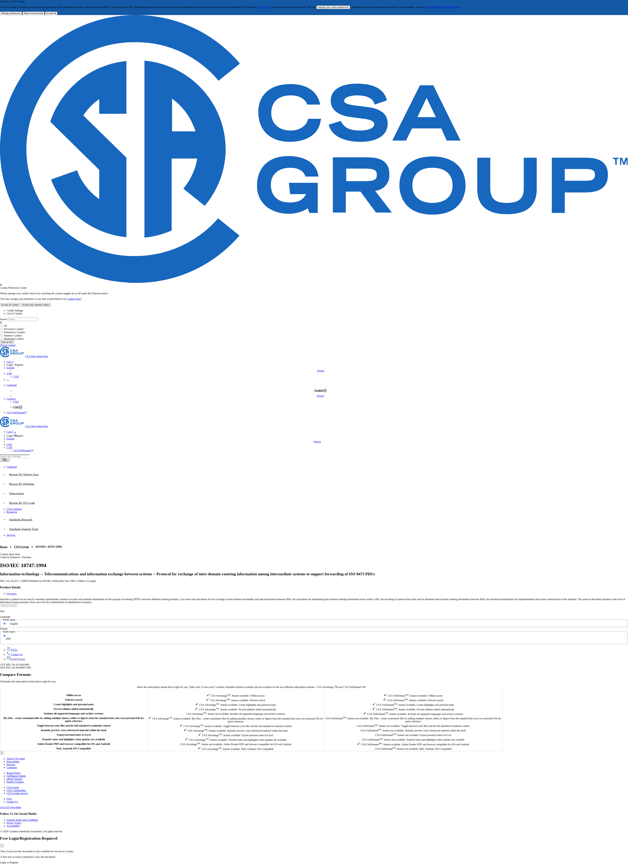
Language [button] (12, 385)
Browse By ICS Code (22, 503)
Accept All (263, 7)
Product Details (10, 587)
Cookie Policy (74, 299)
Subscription (13, 761)
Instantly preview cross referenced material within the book (73, 730)
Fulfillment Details (16, 776)
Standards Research (20, 519)
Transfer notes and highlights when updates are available (73, 739)
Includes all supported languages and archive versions (73, 713)
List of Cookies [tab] (14, 313)
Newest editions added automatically (73, 709)
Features (73, 690)
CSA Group (21, 546)
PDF (8, 638)
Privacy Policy (14, 822)
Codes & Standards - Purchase (15, 557)
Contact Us (12, 801)
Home (4, 546)
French (320, 370)
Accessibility (13, 825)
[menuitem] (317, 503)
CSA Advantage (235, 691)
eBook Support (14, 779)
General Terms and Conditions (22, 820)
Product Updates (15, 781)
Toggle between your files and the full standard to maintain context (74, 725)
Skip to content (8, 345)
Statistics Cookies (13, 335)
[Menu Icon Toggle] (8, 380)
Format (3, 628)
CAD (16, 376)
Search (3, 319)
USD (9, 373)
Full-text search (73, 699)
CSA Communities (16, 790)
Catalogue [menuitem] (12, 466)
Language (5, 616)
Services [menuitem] (11, 535)
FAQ (9, 798)
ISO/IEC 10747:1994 (48, 546)
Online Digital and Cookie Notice (441, 7)
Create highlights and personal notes (73, 704)
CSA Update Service (17, 793)
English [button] (10, 367)
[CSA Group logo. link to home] (314, 282)
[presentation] (1, 285)
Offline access (73, 695)
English (318, 390)
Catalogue (12, 767)
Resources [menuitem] (12, 512)
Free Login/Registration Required (28, 838)
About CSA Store (16, 758)
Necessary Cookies (14, 329)
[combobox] (15, 456)
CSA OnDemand (413, 691)
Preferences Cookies (14, 332)
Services (11, 764)
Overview (12, 593)
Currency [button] (11, 398)
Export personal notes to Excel (74, 734)
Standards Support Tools (23, 529)
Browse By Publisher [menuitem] (21, 484)
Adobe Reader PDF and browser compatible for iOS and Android (73, 744)
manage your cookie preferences (333, 7)
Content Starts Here (10, 554)
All (5, 325)
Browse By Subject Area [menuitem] (23, 474)
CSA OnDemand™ (17, 412)
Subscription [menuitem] (16, 493)
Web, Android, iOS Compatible (73, 748)
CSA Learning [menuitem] (14, 509)
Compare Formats (15, 674)
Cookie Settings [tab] (15, 310)
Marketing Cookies (14, 338)
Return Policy (14, 773)
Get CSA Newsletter (10, 807)
